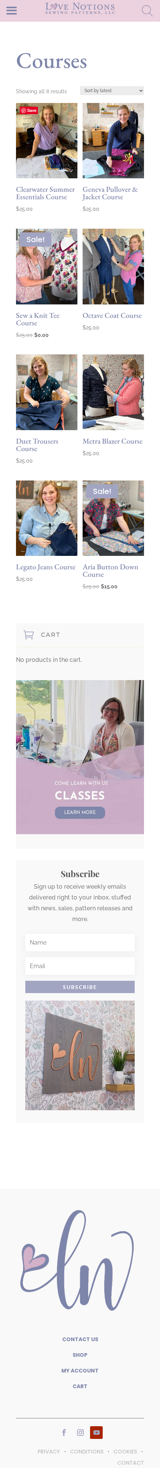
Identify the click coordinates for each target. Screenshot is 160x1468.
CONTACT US (80, 1339)
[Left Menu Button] (24, 10)
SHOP (80, 1355)
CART (80, 1386)
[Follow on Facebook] (64, 1432)
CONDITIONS (86, 1451)
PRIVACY (49, 1451)
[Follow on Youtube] (96, 1432)
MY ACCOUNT (80, 1370)
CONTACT (130, 1463)
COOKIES (125, 1451)
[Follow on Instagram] (80, 1432)
